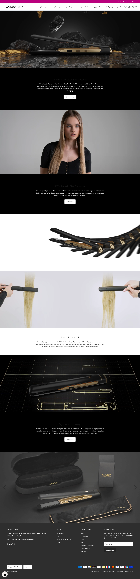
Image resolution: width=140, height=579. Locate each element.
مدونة (82, 539)
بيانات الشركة (85, 536)
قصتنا (82, 533)
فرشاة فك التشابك (85, 7)
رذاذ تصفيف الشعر (71, 7)
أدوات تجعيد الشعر (51, 7)
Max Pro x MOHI (15, 571)
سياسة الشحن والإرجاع (64, 539)
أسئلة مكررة (60, 533)
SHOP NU (70, 201)
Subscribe (110, 550)
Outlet (126, 7)
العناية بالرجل (98, 7)
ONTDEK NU (70, 97)
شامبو (61, 7)
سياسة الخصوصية (95, 571)
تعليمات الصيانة (85, 548)
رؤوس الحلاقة (109, 7)
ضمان (58, 542)
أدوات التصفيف (38, 7)
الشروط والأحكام (129, 571)
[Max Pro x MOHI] (18, 7)
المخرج (119, 7)
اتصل (58, 536)
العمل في (83, 551)
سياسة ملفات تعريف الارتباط (108, 571)
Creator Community (87, 545)
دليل (82, 542)
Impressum (120, 571)
